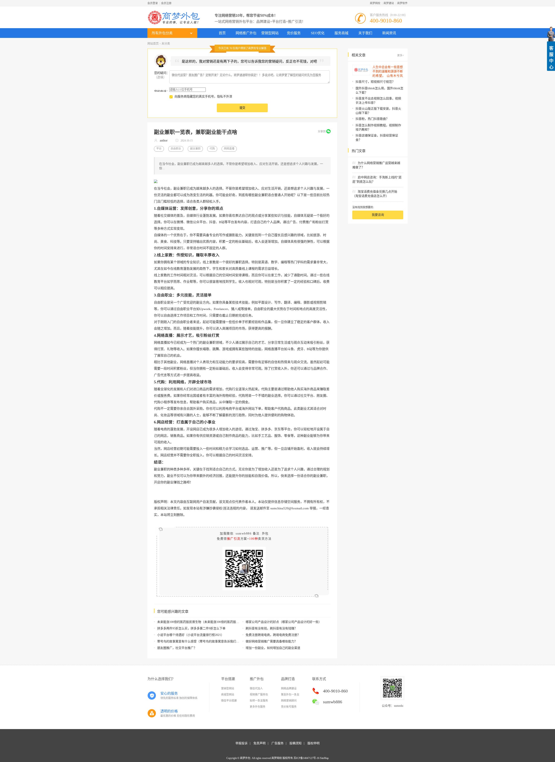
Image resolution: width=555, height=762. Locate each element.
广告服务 (277, 743)
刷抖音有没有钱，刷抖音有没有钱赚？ (271, 628)
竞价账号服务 (289, 706)
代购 (212, 148)
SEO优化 (318, 33)
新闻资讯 (389, 33)
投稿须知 (295, 743)
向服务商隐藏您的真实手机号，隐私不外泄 (203, 96)
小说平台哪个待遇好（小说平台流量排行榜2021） (190, 635)
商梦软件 (402, 3)
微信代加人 (256, 688)
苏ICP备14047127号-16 (306, 758)
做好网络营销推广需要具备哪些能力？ (271, 641)
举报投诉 (241, 743)
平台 (159, 148)
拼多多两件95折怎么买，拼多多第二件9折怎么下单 (191, 628)
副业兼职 (195, 148)
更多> (400, 55)
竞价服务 (294, 33)
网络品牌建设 (289, 688)
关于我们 (365, 33)
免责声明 (259, 743)
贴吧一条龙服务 (259, 700)
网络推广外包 (246, 33)
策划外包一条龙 (290, 694)
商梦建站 (389, 3)
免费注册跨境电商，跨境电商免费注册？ (273, 635)
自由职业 (176, 148)
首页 (222, 33)
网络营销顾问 (289, 700)
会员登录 (152, 3)
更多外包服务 (257, 706)
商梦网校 (375, 3)
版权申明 (313, 743)
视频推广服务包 (259, 694)
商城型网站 (227, 694)
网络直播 (229, 148)
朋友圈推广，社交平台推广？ (177, 648)
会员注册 (166, 3)
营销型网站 (270, 33)
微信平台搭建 (229, 700)
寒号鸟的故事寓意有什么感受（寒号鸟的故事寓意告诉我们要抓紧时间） (205, 641)
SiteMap (324, 758)
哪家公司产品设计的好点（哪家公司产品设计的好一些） (284, 622)
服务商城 (341, 33)
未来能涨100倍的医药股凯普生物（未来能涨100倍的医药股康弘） (201, 622)
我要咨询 (378, 214)
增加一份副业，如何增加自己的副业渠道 (273, 648)
